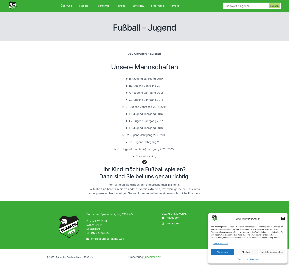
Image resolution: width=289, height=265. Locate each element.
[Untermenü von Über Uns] (73, 6)
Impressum (254, 259)
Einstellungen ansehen (272, 252)
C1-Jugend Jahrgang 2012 (146, 92)
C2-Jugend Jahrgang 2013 (146, 99)
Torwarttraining (146, 156)
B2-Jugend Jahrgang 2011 (146, 85)
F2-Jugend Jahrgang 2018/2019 (146, 135)
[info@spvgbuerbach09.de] (105, 239)
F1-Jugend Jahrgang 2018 (146, 127)
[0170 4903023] (98, 233)
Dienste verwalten (220, 243)
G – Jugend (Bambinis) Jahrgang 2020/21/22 (145, 149)
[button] (282, 218)
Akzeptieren (222, 252)
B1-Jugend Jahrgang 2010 (146, 78)
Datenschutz (243, 259)
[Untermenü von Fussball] (90, 6)
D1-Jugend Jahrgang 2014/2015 (146, 106)
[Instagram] (171, 223)
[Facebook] (170, 218)
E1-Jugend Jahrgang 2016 (146, 113)
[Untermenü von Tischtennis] (110, 6)
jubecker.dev (152, 257)
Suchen (274, 5)
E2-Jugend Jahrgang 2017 (146, 121)
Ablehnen (246, 252)
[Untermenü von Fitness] (126, 6)
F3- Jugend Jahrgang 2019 (146, 142)
